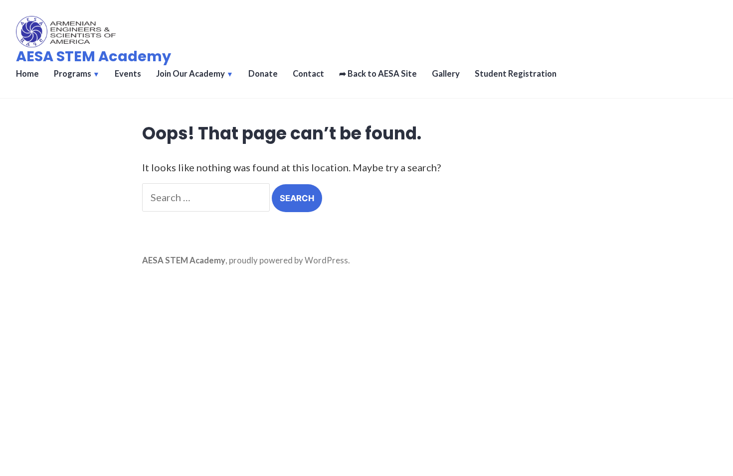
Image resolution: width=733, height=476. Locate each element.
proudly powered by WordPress (288, 260)
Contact (308, 74)
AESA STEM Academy (93, 56)
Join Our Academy (190, 74)
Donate (263, 74)
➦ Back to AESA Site (378, 74)
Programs (72, 74)
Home (27, 74)
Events (128, 74)
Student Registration (515, 74)
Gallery (446, 74)
